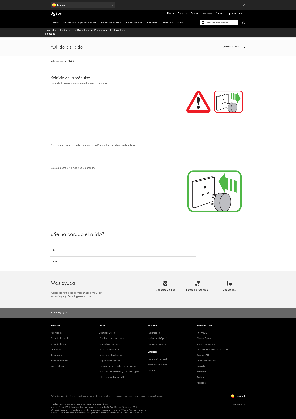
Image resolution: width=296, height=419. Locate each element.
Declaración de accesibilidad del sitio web (118, 366)
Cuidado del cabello (110, 22)
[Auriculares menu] (158, 22)
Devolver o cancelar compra (112, 338)
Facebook (201, 383)
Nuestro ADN (203, 333)
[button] (223, 47)
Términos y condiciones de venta (81, 396)
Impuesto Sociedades (156, 396)
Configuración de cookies (122, 396)
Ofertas (55, 22)
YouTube (200, 377)
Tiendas (170, 13)
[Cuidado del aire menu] (143, 22)
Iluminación (167, 22)
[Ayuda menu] (184, 22)
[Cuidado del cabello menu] (122, 22)
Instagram (201, 371)
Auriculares (151, 22)
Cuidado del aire (133, 22)
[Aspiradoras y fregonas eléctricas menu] (97, 22)
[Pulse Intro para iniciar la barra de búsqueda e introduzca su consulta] (219, 22)
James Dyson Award (206, 344)
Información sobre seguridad (112, 377)
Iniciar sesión (154, 333)
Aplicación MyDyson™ (158, 338)
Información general (157, 359)
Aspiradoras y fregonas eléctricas (79, 22)
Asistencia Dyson (107, 333)
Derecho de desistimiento (110, 355)
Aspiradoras (56, 333)
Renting (151, 370)
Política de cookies (103, 396)
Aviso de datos (140, 396)
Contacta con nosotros (109, 344)
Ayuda (179, 22)
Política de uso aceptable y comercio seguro (119, 371)
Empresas (182, 13)
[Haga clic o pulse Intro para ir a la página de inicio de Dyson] (56, 14)
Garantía (195, 13)
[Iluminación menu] (174, 22)
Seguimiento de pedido (110, 360)
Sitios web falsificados (109, 349)
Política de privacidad (59, 396)
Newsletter (207, 13)
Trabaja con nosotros (206, 360)
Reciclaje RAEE (203, 355)
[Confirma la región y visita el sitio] (244, 5)
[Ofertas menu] (60, 22)
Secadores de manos (157, 364)
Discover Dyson (204, 338)
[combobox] (83, 5)
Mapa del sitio (57, 366)
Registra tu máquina (157, 344)
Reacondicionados (59, 360)
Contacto (220, 13)
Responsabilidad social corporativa (212, 349)
